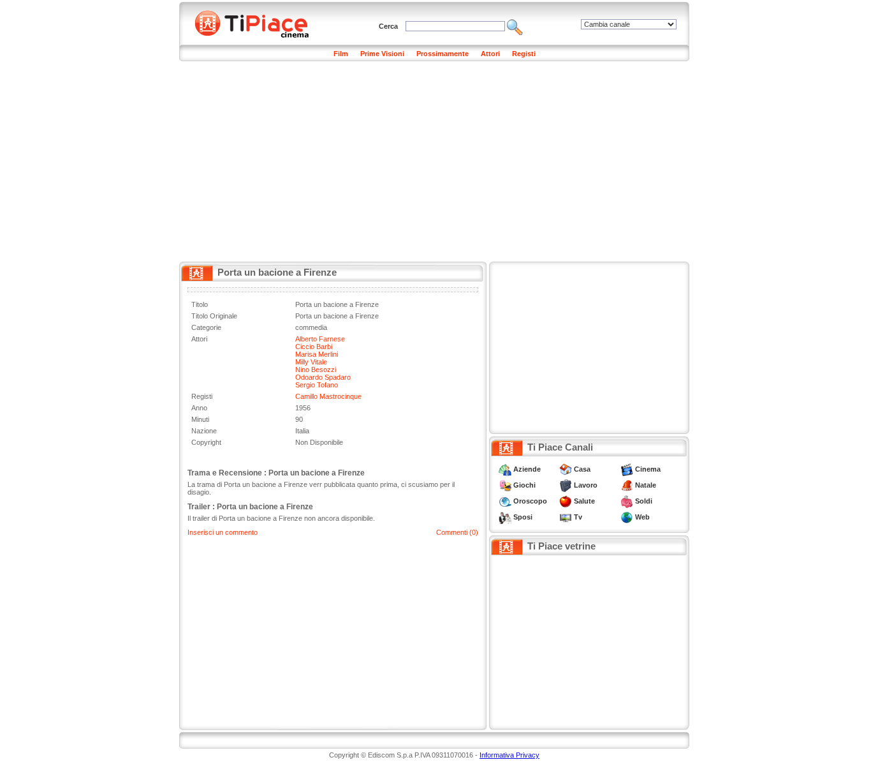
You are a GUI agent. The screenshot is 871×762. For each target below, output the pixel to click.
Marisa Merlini (316, 354)
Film (340, 53)
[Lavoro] (565, 485)
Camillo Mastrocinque (328, 396)
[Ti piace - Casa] (565, 469)
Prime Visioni (382, 53)
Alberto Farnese (320, 339)
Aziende (527, 469)
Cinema (648, 469)
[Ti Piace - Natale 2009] (626, 485)
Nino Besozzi (315, 369)
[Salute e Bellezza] (565, 501)
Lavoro (585, 485)
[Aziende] (505, 469)
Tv (578, 517)
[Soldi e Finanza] (626, 501)
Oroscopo (530, 501)
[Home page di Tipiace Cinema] (259, 22)
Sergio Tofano (316, 385)
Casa (582, 469)
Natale (645, 485)
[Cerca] (515, 26)
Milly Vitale (311, 362)
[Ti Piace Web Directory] (626, 517)
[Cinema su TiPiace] (626, 469)
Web (642, 517)
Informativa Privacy (509, 755)
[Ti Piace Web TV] (565, 517)
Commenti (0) (457, 532)
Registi (524, 53)
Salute (584, 501)
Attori (490, 53)
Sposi (522, 517)
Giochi (524, 485)
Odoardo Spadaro (323, 377)
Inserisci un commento (222, 532)
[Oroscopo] (505, 501)
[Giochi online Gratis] (505, 485)
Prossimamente (442, 53)
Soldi (643, 501)
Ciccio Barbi (313, 346)
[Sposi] (505, 517)
